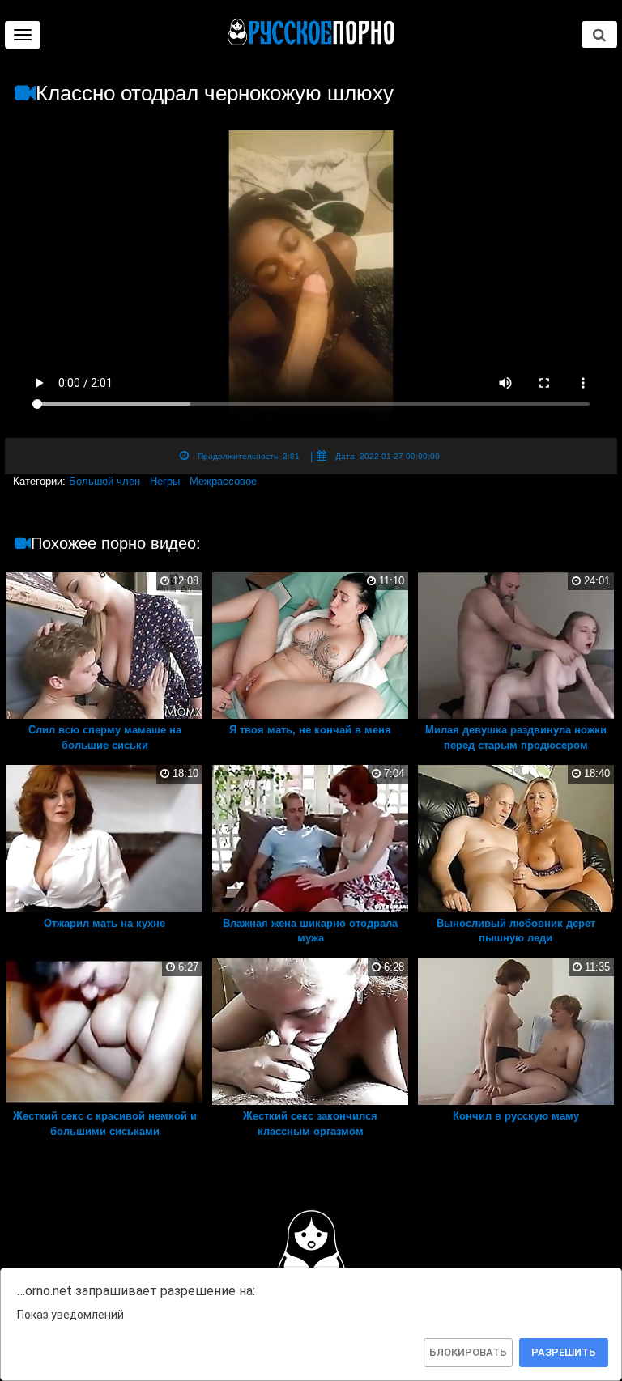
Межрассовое (223, 481)
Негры (165, 481)
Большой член (104, 481)
